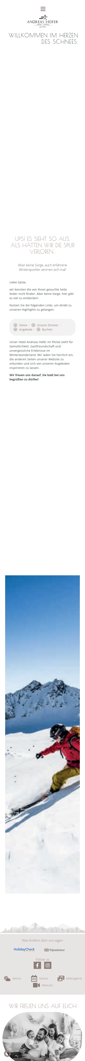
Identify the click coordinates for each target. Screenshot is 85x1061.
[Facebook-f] (37, 965)
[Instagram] (47, 965)
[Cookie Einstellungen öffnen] (7, 1056)
